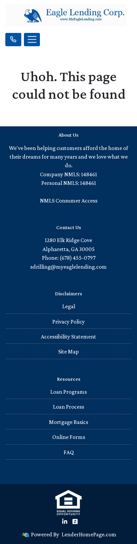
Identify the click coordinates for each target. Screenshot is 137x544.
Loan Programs (68, 391)
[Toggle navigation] (32, 39)
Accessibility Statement (68, 336)
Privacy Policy (68, 321)
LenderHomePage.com (89, 534)
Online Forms (68, 437)
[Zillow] (74, 522)
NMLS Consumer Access (68, 200)
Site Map (68, 351)
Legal (68, 306)
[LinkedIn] (64, 522)
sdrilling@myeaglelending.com (68, 266)
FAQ (69, 452)
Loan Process (68, 406)
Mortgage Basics (68, 422)
